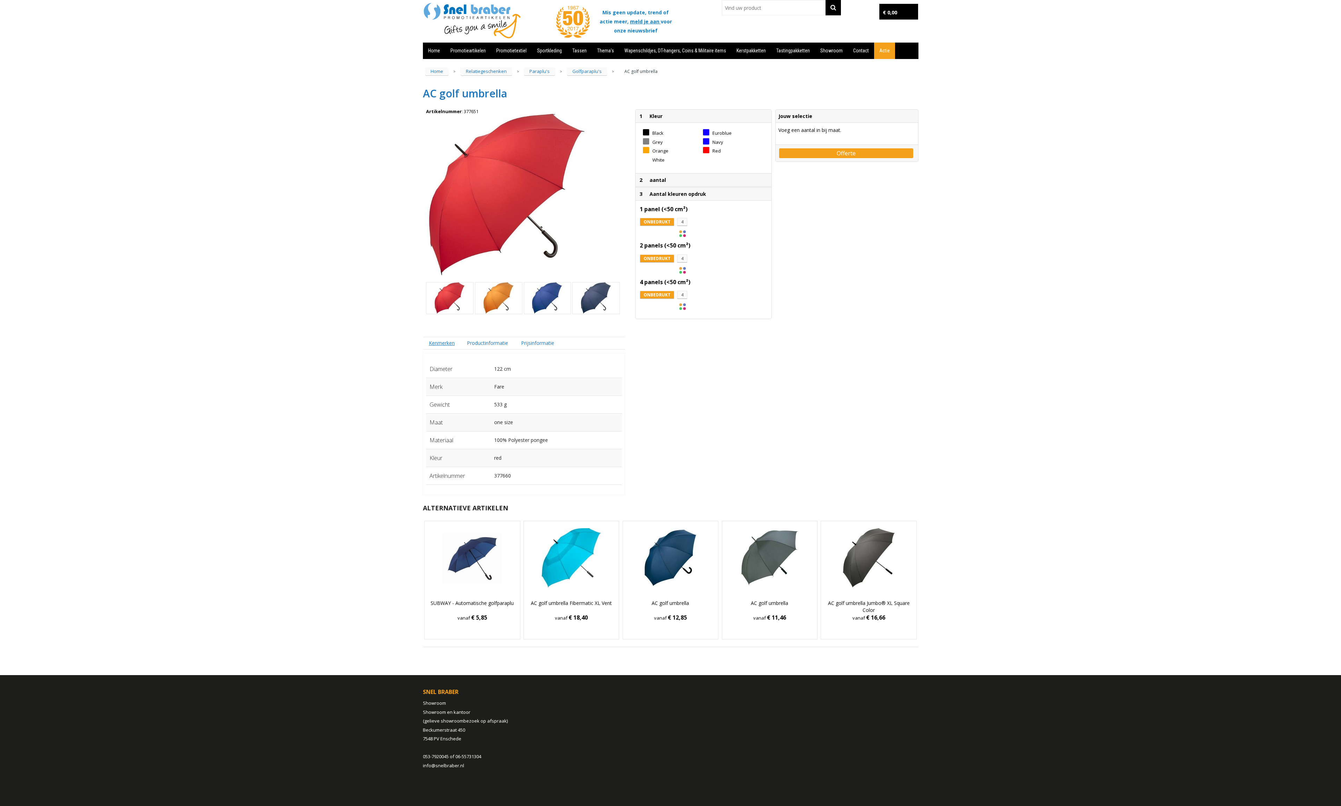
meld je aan (645, 21)
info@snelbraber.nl (443, 765)
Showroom (831, 50)
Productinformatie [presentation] (487, 343)
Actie (884, 50)
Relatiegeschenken (486, 71)
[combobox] (774, 7)
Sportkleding (549, 50)
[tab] (442, 343)
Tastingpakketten (793, 50)
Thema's (605, 50)
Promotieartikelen (468, 50)
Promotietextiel (511, 50)
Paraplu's (539, 71)
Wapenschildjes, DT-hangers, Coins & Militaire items (675, 50)
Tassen (579, 50)
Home (434, 50)
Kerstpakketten (751, 50)
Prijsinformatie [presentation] (537, 343)
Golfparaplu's (587, 71)
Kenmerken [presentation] (442, 343)
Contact (861, 50)
